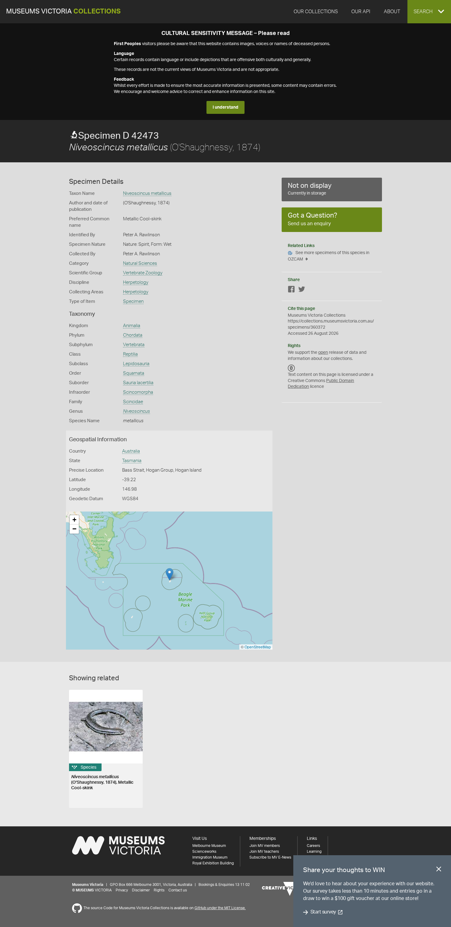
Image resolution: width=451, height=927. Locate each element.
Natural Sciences (140, 263)
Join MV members (264, 846)
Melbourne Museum (209, 846)
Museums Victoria (63, 11)
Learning (314, 851)
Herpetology (135, 282)
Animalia (131, 325)
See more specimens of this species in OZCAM (328, 256)
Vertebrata (134, 344)
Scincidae (133, 402)
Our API (360, 11)
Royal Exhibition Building (213, 863)
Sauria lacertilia (138, 382)
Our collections (316, 11)
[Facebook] (291, 290)
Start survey (323, 912)
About (392, 11)
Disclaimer (141, 890)
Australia (131, 451)
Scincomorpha (138, 392)
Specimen (133, 301)
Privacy (122, 890)
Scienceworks (204, 851)
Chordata (132, 335)
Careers (313, 846)
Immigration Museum (209, 857)
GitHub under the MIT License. (220, 908)
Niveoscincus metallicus (147, 193)
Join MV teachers (264, 851)
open (323, 352)
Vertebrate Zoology (142, 273)
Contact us (177, 890)
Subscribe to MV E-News (270, 857)
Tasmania (131, 460)
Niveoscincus (136, 411)
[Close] (438, 870)
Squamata (133, 373)
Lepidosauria (136, 363)
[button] (429, 11)
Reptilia (130, 354)
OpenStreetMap (258, 646)
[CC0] (291, 368)
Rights (159, 890)
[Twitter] (301, 290)
